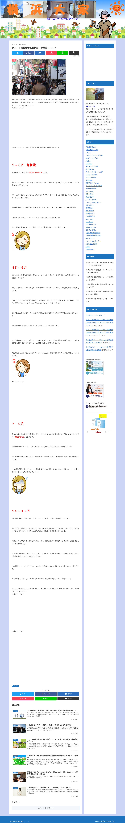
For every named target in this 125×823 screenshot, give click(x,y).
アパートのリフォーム (94, 172)
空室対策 (89, 191)
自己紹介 (89, 315)
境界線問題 (90, 211)
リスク (89, 164)
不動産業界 (90, 216)
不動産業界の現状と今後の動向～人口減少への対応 (100, 285)
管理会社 (89, 208)
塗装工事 (89, 180)
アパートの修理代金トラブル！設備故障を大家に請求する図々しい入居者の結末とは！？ (99, 322)
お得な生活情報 (91, 244)
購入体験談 (90, 169)
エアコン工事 (91, 177)
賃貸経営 (89, 205)
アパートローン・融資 (94, 155)
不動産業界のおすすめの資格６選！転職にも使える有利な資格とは (100, 264)
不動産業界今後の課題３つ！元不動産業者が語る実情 (100, 278)
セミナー (89, 222)
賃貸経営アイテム (92, 183)
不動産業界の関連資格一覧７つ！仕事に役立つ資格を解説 (100, 271)
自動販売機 (90, 249)
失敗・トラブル (92, 166)
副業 (88, 247)
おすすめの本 (91, 224)
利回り (88, 161)
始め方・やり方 (92, 158)
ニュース (89, 219)
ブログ (88, 152)
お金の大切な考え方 (93, 241)
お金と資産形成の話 (93, 235)
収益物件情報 (91, 230)
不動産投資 (16, 685)
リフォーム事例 (91, 175)
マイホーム (90, 238)
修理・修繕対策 (91, 188)
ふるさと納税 (91, 200)
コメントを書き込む (45, 808)
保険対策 (89, 194)
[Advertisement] (26, 121)
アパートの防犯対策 (93, 202)
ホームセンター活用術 (94, 186)
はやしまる (98, 315)
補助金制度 (90, 213)
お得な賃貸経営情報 (93, 233)
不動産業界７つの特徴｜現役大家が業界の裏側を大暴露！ (100, 293)
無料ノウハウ (91, 227)
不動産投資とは (92, 150)
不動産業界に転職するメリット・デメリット (100, 300)
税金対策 (89, 197)
